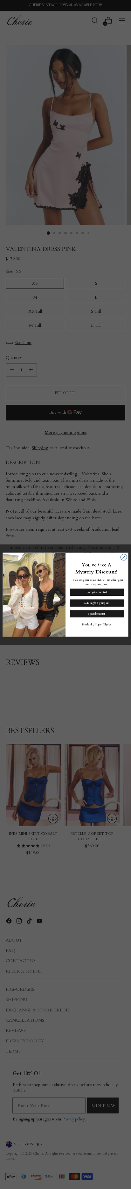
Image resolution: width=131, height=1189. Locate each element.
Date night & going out (96, 603)
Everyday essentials (96, 592)
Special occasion (97, 614)
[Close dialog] (124, 557)
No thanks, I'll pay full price (97, 624)
